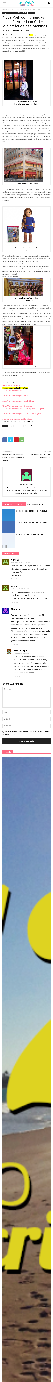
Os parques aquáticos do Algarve (31, 511)
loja (11, 426)
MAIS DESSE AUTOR (35, 504)
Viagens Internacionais (21, 9)
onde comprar (34, 426)
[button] (49, 3)
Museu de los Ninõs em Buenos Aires (41, 456)
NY (25, 426)
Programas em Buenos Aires (29, 534)
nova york (18, 426)
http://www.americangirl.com (12, 385)
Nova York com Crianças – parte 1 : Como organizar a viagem (13, 457)
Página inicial (6, 9)
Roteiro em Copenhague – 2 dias (31, 522)
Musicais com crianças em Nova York (17, 419)
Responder (14, 579)
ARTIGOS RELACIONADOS (14, 504)
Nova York (32, 13)
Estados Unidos (37, 9)
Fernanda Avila (11, 30)
